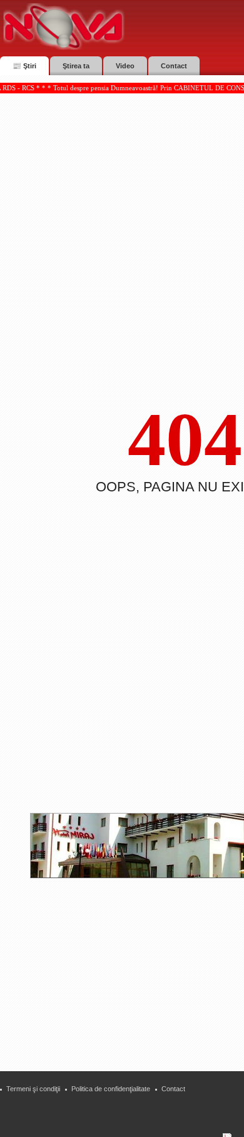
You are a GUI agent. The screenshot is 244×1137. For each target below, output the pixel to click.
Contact (173, 1088)
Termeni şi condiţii (33, 1088)
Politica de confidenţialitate (110, 1088)
